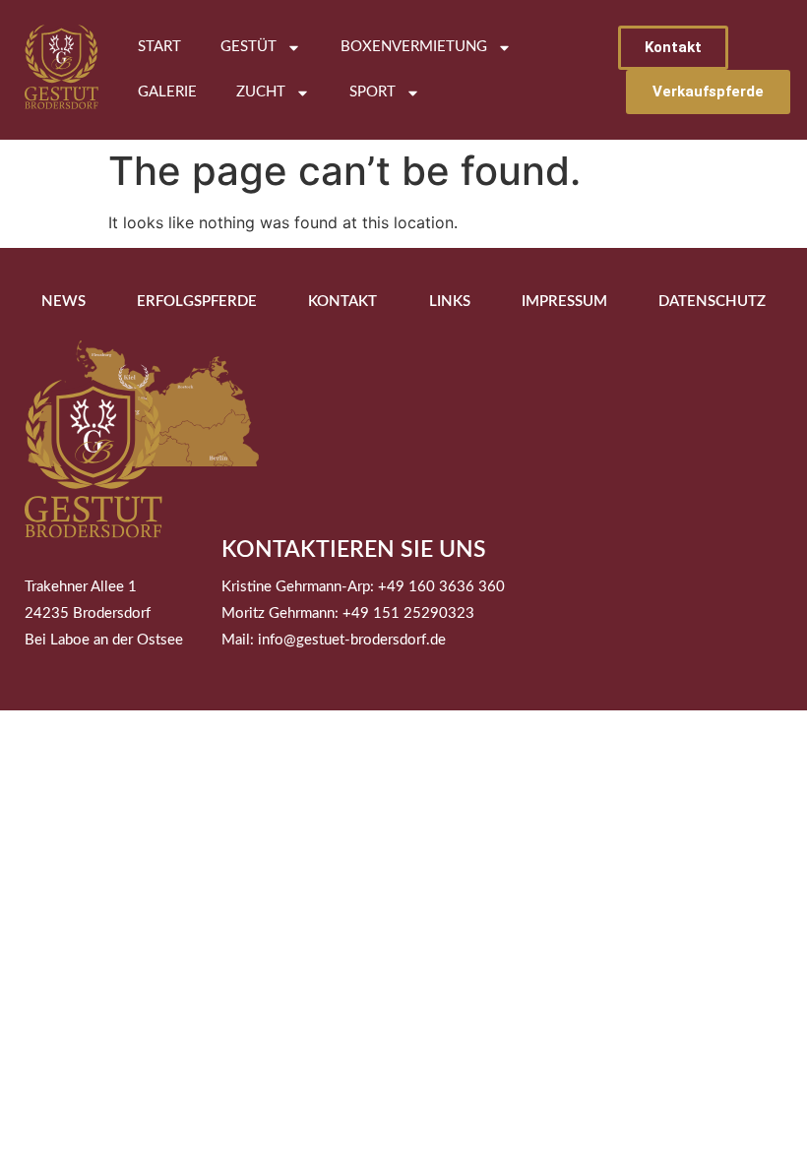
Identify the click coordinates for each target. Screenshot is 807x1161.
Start (159, 46)
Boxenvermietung (414, 46)
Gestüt (248, 46)
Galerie (167, 92)
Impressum (564, 301)
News (63, 301)
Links (449, 301)
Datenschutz (712, 301)
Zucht (260, 92)
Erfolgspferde (197, 301)
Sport (372, 92)
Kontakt (342, 301)
